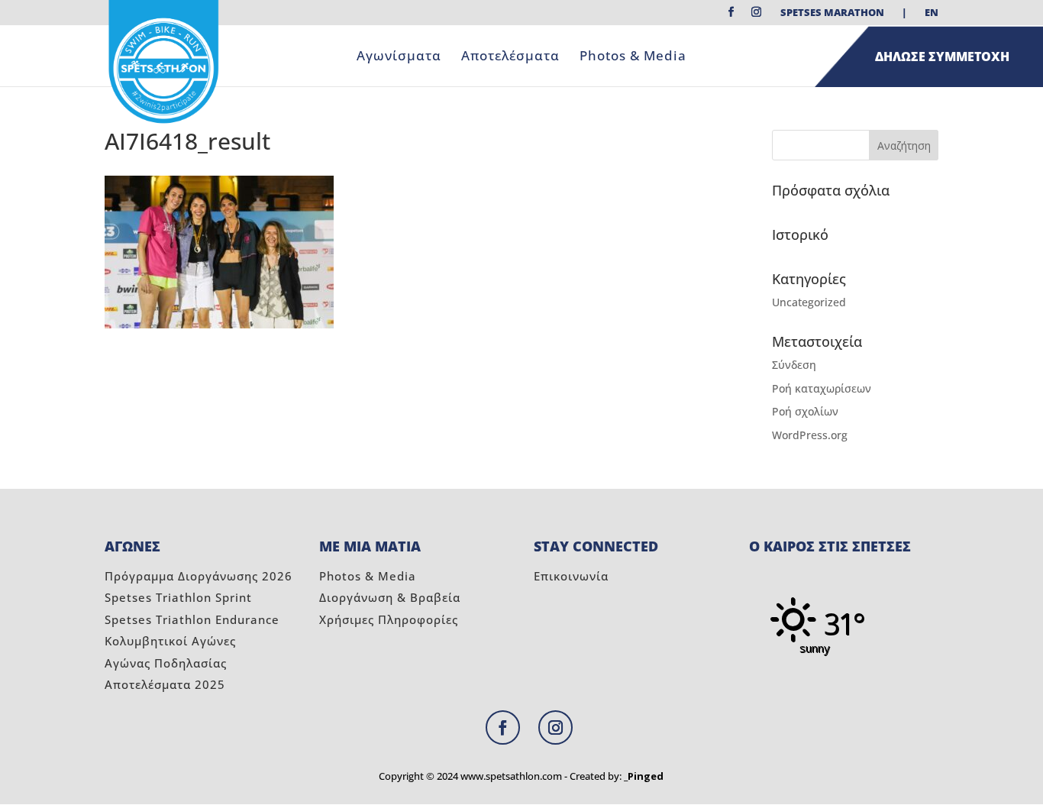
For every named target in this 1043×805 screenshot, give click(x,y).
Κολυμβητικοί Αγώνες (170, 640)
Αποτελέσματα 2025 (165, 684)
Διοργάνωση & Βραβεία (389, 597)
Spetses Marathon (832, 13)
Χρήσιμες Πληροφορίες (388, 619)
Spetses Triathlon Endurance (192, 619)
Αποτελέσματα (510, 57)
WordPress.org (810, 435)
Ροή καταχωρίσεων (821, 388)
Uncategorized (809, 302)
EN (931, 13)
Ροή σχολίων (805, 411)
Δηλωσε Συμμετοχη (942, 56)
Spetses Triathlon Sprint (178, 597)
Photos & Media (633, 57)
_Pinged (644, 776)
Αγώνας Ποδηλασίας (166, 663)
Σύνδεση (794, 364)
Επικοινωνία (571, 576)
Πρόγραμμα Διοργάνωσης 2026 (198, 576)
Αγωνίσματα (399, 57)
